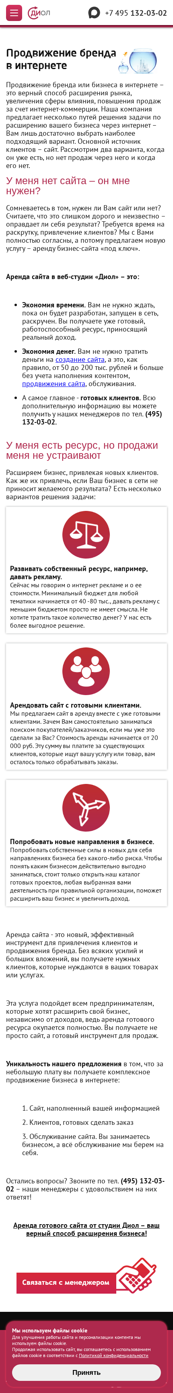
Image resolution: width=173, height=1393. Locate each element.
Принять (86, 1372)
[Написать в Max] (94, 12)
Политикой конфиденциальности (113, 1355)
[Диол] (39, 12)
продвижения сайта (53, 383)
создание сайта (80, 359)
